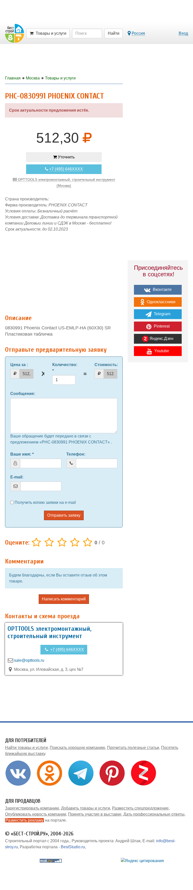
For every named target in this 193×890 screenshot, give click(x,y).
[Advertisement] (64, 270)
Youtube (161, 351)
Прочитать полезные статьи (133, 747)
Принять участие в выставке (94, 814)
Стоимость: (106, 365)
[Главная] (14, 33)
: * (63, 368)
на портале (36, 820)
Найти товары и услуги (26, 747)
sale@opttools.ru (29, 660)
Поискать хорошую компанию (77, 747)
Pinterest (161, 326)
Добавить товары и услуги (85, 808)
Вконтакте (162, 289)
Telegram (161, 314)
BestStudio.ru (73, 847)
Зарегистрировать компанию (32, 808)
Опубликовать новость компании (35, 814)
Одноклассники (160, 302)
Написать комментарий (64, 599)
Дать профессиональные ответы (153, 814)
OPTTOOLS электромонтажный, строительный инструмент (49, 632)
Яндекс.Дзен (161, 338)
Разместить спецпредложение (140, 808)
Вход (183, 33)
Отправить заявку (63, 515)
